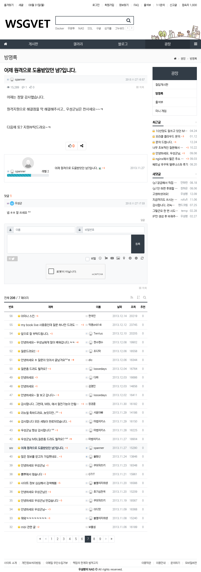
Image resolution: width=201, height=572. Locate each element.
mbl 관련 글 (28, 527)
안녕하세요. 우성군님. (168, 153)
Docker (59, 28)
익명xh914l (95, 324)
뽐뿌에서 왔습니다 (31, 474)
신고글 (173, 5)
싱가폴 (107, 28)
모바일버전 (191, 563)
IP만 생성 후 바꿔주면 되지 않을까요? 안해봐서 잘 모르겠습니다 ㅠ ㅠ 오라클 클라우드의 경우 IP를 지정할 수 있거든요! (166, 216)
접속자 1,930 (189, 5)
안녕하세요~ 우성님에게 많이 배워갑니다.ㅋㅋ (47, 342)
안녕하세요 (27, 377)
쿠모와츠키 (99, 465)
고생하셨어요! (161, 194)
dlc (90, 360)
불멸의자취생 (100, 483)
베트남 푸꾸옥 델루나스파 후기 (170, 164)
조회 (133, 307)
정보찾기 (124, 5)
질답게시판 (161, 84)
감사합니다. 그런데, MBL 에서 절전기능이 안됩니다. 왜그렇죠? (50, 404)
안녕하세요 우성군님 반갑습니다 (39, 500)
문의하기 (175, 563)
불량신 (97, 456)
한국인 (92, 316)
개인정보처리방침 (31, 563)
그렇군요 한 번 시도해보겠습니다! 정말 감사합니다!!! (166, 211)
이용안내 (160, 563)
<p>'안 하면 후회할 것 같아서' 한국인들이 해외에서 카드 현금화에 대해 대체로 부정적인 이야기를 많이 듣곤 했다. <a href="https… (166, 188)
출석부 (147, 5)
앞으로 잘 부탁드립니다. (34, 333)
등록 (137, 244)
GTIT (92, 474)
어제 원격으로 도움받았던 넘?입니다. (76, 168)
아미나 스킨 (27, 316)
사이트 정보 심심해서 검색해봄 (38, 483)
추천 (143, 307)
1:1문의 (160, 5)
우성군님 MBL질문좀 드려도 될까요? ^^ (44, 439)
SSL (90, 28)
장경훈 (92, 404)
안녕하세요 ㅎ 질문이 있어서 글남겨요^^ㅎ (45, 360)
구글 (98, 28)
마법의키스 (99, 421)
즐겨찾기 (9, 5)
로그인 (96, 5)
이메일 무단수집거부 (57, 563)
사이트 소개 (10, 563)
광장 (183, 58)
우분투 (71, 28)
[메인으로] (5, 44)
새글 (21, 5)
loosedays (100, 368)
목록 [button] (141, 87)
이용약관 (146, 563)
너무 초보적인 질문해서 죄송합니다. (169, 147)
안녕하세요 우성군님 (32, 465)
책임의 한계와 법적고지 (85, 563)
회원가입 (109, 5)
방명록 (193, 58)
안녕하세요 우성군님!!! (33, 492)
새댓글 (157, 174)
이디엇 (97, 509)
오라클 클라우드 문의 (167, 136)
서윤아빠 (98, 412)
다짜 (95, 377)
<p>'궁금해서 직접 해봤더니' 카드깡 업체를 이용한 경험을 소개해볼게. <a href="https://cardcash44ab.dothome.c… (166, 183)
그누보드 (119, 28)
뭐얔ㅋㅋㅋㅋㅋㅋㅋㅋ (33, 518)
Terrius (98, 333)
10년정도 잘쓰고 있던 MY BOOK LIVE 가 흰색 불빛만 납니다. (171, 131)
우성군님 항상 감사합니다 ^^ (37, 430)
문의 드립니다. (164, 142)
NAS (81, 28)
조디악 (97, 351)
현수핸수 (98, 342)
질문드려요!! (27, 351)
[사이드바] (195, 44)
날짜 (119, 307)
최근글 (157, 122)
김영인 (92, 386)
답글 (143, 220)
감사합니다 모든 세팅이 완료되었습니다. (44, 421)
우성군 (18, 203)
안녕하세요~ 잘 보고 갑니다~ (37, 395)
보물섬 (92, 527)
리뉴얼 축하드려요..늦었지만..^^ (39, 413)
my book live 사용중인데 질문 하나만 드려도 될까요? (50, 325)
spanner (19, 79)
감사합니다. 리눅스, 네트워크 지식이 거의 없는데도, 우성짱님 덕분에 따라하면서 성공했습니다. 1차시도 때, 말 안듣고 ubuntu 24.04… (165, 205)
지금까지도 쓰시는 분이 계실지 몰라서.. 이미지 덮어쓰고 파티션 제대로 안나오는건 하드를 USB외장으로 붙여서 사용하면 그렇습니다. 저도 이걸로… (166, 199)
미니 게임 (160, 111)
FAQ (136, 5)
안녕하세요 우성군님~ (33, 509)
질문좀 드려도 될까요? (33, 369)
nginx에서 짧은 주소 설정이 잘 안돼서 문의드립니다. (170, 159)
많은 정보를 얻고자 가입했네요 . (39, 456)
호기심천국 (99, 491)
